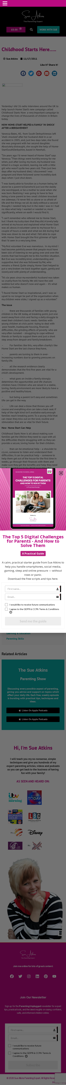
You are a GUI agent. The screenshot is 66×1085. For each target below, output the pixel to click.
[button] (5, 3)
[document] (33, 542)
